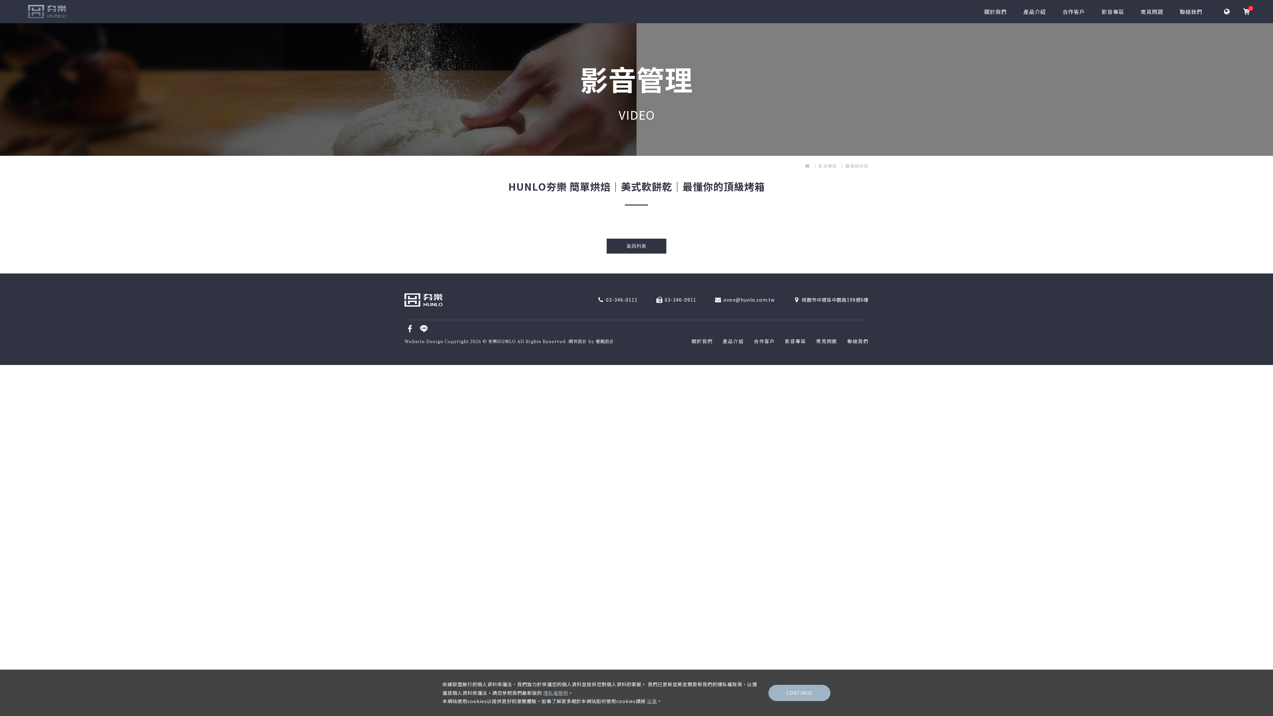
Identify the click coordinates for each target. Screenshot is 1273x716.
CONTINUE (799, 692)
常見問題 (1152, 12)
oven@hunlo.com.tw (749, 299)
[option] (636, 89)
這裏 (652, 701)
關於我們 (995, 12)
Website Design (424, 341)
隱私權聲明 (555, 692)
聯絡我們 (1191, 12)
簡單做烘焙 (857, 166)
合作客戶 (1073, 12)
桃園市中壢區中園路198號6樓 (835, 299)
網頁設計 (578, 341)
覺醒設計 (605, 341)
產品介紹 (1034, 12)
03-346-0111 (621, 299)
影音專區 (1113, 12)
